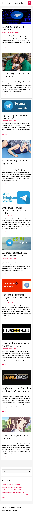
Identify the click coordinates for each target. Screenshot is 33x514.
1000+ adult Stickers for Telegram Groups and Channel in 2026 (16, 297)
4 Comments (5, 258)
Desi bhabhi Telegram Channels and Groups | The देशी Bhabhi (16, 210)
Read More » (5, 48)
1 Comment (4, 303)
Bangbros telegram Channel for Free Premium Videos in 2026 (16, 389)
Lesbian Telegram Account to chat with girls (15, 75)
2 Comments (5, 120)
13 (17, 464)
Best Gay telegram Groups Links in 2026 (14, 28)
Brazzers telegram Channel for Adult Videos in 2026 (16, 344)
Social (12, 32)
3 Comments (5, 216)
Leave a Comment (6, 32)
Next (29, 464)
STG (22, 507)
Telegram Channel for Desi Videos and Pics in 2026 (14, 254)
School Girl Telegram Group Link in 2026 (15, 437)
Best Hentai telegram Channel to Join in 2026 (16, 162)
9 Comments (5, 166)
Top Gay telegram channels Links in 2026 (14, 116)
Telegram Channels (12, 3)
